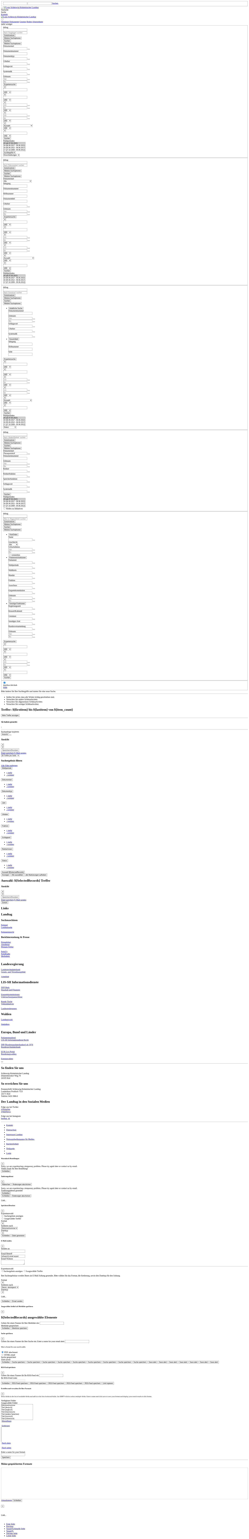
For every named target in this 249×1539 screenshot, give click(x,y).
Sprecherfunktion (10, 479)
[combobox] (14, 143)
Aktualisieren (6, 1500)
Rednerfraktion (9, 474)
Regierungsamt (14, 606)
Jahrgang (7, 183)
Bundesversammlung (17, 626)
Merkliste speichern (19, 1328)
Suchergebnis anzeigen (13, 1216)
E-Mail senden (20, 753)
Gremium (12, 616)
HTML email (9, 1355)
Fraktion (11, 580)
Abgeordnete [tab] (37, 22)
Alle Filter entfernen (9, 765)
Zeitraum (7, 76)
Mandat (11, 575)
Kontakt (9, 1125)
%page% (15, 1529)
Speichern (6, 1457)
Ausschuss (12, 585)
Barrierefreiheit (12, 1144)
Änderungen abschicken (22, 1184)
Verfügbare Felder (8, 1400)
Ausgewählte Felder (9, 1403)
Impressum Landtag (14, 1134)
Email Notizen (7, 1259)
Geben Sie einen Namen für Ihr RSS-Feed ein (20, 1375)
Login (8, 1153)
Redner (6, 469)
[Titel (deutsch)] (17, 1408)
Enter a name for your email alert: (51, 1341)
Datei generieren (18, 1236)
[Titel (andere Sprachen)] (17, 1414)
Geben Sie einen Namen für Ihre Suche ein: (19, 1341)
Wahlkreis (12, 570)
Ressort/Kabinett (15, 611)
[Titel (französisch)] (17, 1412)
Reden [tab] (29, 22)
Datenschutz (11, 1130)
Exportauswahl (7, 1213)
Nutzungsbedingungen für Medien (20, 1139)
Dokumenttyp (8, 56)
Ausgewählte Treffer (12, 1219)
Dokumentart (8, 46)
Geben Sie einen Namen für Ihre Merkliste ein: (20, 1323)
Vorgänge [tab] (5, 22)
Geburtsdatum (14, 547)
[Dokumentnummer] (17, 1405)
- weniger (10, 775)
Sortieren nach (7, 1226)
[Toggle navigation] (2, 8)
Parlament (12, 560)
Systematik (7, 71)
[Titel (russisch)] (17, 1416)
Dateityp (4, 1230)
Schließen (6, 1171)
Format (4, 1221)
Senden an (5, 1249)
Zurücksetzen (9, 35)
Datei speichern (7, 753)
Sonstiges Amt (14, 621)
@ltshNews (6, 1112)
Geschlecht (12, 542)
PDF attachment (11, 1352)
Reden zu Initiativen (14, 509)
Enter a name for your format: (13, 1452)
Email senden (17, 1301)
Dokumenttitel (9, 199)
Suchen (55, 3)
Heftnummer (8, 194)
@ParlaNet (5, 1109)
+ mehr (9, 773)
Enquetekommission (16, 590)
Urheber (6, 61)
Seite (10, 352)
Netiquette (10, 1148)
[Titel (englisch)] (17, 1410)
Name (10, 537)
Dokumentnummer (11, 51)
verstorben (15, 555)
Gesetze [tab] (23, 22)
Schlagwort (7, 66)
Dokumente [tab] (14, 22)
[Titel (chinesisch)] (17, 1419)
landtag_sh (5, 1118)
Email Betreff (6, 1254)
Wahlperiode (13, 565)
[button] (124, 687)
